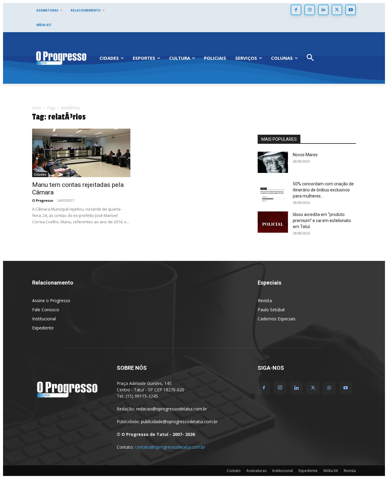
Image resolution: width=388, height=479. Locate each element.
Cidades (40, 174)
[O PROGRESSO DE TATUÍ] (61, 58)
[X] (337, 10)
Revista (265, 300)
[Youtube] (350, 10)
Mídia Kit (330, 470)
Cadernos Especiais (277, 319)
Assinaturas (256, 470)
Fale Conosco (45, 309)
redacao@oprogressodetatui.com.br (171, 409)
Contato (234, 470)
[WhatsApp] (329, 388)
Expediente (43, 328)
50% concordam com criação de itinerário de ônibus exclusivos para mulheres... (323, 189)
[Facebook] (296, 10)
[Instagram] (309, 10)
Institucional (44, 319)
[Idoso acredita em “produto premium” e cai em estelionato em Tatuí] (273, 222)
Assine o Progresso (51, 300)
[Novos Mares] (273, 162)
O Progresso (42, 200)
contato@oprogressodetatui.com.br (170, 447)
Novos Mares (305, 154)
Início (36, 107)
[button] (310, 58)
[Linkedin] (323, 10)
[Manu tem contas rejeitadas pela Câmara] (81, 153)
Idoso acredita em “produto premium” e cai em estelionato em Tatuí (322, 220)
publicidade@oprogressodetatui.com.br (179, 421)
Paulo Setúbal (271, 309)
